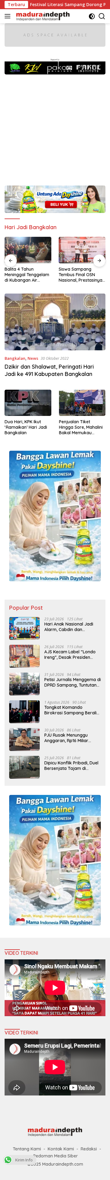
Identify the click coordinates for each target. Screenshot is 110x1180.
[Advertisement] (55, 127)
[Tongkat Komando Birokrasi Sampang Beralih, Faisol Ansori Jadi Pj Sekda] (24, 711)
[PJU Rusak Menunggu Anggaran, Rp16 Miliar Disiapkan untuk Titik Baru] (24, 739)
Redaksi (89, 1149)
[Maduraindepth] (42, 16)
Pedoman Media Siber (55, 1156)
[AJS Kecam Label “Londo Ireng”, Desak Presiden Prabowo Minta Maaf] (24, 656)
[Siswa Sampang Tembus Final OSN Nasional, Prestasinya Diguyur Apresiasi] (82, 250)
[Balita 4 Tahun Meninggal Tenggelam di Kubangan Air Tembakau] (28, 250)
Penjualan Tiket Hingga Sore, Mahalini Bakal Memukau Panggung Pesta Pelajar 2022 (81, 427)
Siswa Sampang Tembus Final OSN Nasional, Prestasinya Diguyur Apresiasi (80, 274)
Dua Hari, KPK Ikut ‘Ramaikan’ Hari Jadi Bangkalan (26, 427)
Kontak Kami (61, 1149)
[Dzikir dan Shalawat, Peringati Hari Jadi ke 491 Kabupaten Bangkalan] (55, 322)
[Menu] (9, 16)
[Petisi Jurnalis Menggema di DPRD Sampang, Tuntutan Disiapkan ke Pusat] (24, 684)
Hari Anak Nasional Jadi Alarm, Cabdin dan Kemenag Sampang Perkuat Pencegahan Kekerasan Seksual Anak (69, 626)
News (33, 358)
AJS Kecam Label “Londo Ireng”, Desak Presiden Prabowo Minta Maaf (70, 654)
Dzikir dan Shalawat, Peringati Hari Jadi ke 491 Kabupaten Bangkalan (49, 370)
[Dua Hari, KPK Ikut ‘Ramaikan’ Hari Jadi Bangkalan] (28, 403)
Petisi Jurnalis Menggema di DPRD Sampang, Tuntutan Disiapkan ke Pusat (72, 682)
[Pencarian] (101, 16)
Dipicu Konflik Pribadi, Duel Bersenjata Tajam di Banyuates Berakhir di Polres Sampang (71, 765)
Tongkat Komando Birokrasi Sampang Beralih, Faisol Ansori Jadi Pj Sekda (72, 710)
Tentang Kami (27, 1149)
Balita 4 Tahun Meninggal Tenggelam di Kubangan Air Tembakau (27, 274)
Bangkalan (15, 358)
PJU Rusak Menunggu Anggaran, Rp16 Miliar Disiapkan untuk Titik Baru (71, 737)
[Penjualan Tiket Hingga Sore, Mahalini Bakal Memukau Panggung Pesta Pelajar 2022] (82, 403)
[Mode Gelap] (91, 16)
